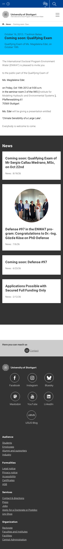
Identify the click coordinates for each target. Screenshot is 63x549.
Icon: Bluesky (49, 377)
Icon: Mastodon (15, 396)
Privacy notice (9, 472)
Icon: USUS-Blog (31, 415)
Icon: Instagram (32, 377)
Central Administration (14, 539)
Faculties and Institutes (15, 531)
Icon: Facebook (14, 377)
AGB (4, 484)
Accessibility (9, 476)
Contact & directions (13, 498)
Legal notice (8, 468)
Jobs (5, 505)
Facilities (7, 535)
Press (5, 502)
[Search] (54, 4)
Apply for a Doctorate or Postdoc (19, 509)
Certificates (8, 480)
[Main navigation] (57, 14)
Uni (3, 4)
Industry (6, 454)
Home (3, 24)
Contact (34, 350)
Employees (8, 446)
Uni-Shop (7, 513)
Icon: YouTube (32, 396)
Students (7, 442)
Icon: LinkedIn (48, 396)
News (8, 24)
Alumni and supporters (14, 450)
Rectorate (7, 527)
